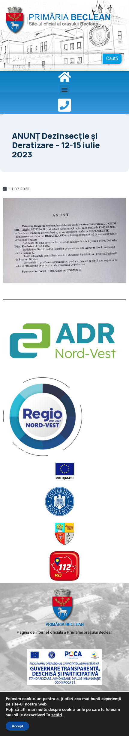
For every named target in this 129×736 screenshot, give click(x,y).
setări (56, 715)
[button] (65, 90)
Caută (112, 58)
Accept (17, 726)
